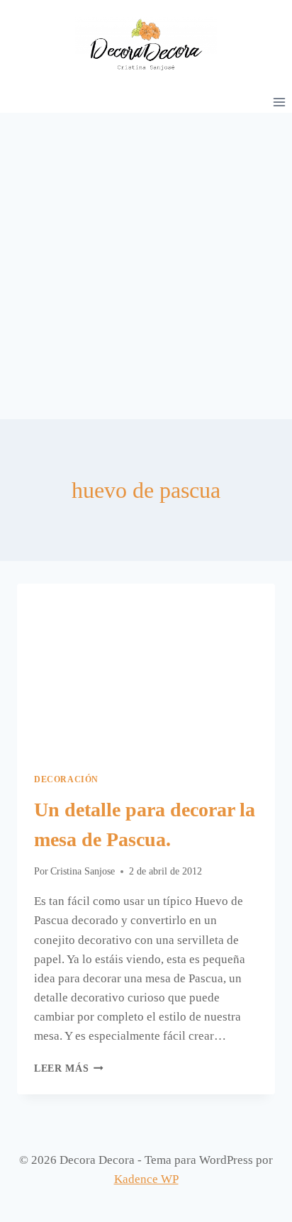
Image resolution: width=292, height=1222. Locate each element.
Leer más (68, 1068)
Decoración (66, 779)
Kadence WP (146, 1179)
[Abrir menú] (279, 102)
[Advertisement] (146, 266)
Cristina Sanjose (82, 871)
